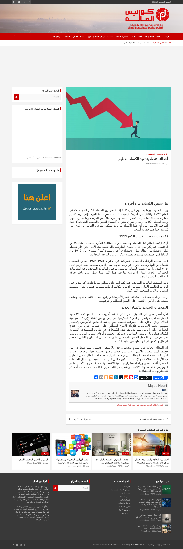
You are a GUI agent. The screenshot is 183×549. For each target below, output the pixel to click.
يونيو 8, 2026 (156, 531)
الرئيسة (166, 36)
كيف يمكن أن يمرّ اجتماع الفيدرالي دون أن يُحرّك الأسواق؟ (148, 516)
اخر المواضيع (162, 481)
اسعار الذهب (125, 493)
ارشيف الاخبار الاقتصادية (74, 36)
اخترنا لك (166, 454)
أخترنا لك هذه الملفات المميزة (153, 429)
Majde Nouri (151, 163)
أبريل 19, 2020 (162, 163)
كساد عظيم (127, 405)
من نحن (58, 36)
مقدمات (119, 405)
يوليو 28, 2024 (83, 466)
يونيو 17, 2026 (156, 520)
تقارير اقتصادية (122, 36)
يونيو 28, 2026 (156, 510)
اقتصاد (161, 405)
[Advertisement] (91, 64)
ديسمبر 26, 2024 (163, 466)
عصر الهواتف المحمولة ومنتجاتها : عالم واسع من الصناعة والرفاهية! (72, 461)
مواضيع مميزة (151, 154)
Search (16, 97)
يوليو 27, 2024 (43, 463)
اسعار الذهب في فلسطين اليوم (100, 36)
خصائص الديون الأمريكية (81, 419)
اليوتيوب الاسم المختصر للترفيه (33, 459)
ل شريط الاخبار (124, 510)
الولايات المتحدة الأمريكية (149, 405)
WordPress (115, 544)
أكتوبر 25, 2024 (123, 466)
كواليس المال (150, 544)
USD (59, 158)
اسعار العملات (125, 496)
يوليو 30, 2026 (156, 494)
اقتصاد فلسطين (154, 36)
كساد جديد (135, 405)
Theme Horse (136, 544)
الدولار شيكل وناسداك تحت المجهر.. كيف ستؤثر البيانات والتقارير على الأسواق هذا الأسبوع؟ (150, 503)
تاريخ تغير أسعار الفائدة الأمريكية (152, 419)
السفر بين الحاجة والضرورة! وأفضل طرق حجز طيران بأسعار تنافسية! (152, 461)
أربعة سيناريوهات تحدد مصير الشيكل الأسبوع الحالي (149, 527)
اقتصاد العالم (137, 36)
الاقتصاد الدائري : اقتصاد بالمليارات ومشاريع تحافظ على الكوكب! (112, 461)
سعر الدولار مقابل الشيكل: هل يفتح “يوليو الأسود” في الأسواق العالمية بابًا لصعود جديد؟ (149, 488)
